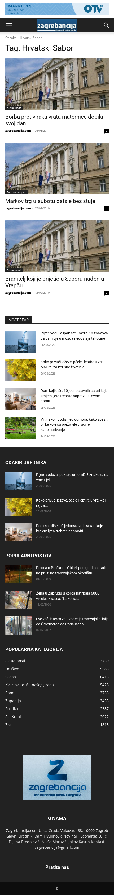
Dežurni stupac (16, 192)
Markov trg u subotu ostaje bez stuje (50, 201)
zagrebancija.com (18, 130)
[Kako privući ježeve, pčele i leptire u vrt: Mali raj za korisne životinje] (20, 370)
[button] (9, 25)
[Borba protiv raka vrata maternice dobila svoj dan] (57, 84)
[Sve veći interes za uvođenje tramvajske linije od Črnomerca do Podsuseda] (18, 625)
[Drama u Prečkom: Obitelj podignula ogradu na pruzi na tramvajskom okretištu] (18, 574)
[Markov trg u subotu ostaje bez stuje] (57, 168)
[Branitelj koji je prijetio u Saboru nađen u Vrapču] (57, 246)
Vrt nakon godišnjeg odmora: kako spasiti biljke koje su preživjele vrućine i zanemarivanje (74, 424)
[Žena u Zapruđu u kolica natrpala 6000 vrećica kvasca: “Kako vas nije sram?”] (18, 600)
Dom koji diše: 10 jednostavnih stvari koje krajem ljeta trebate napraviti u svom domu (74, 395)
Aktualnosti (14, 108)
